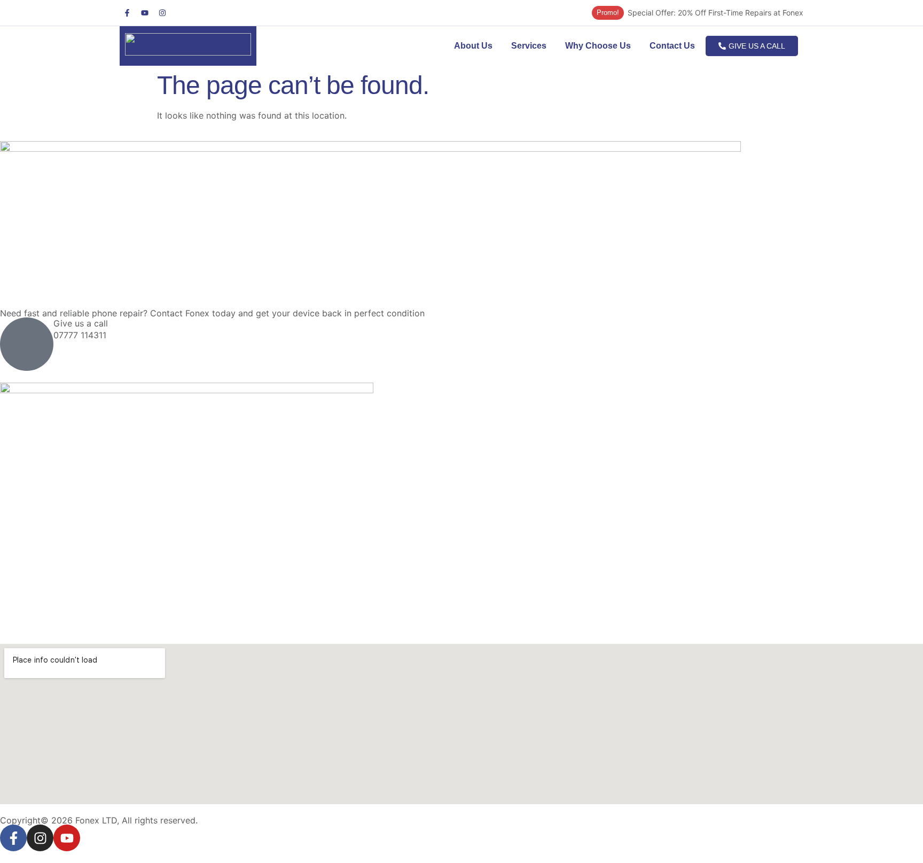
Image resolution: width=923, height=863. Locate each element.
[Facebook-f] (127, 12)
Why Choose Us (598, 45)
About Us (473, 45)
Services (528, 45)
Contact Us (672, 45)
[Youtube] (144, 12)
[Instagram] (162, 12)
